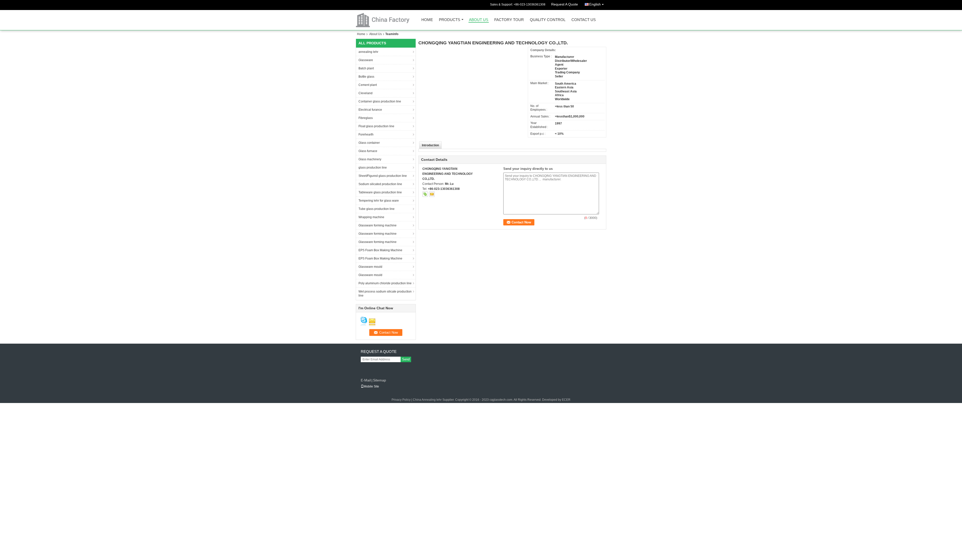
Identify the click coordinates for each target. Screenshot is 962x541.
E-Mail (366, 380)
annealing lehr (368, 52)
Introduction (430, 145)
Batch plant (366, 68)
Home (427, 20)
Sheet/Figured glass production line (382, 176)
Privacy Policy (401, 399)
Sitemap (379, 380)
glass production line (372, 167)
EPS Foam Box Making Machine (380, 250)
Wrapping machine (371, 217)
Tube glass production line (376, 209)
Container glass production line (379, 101)
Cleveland (365, 93)
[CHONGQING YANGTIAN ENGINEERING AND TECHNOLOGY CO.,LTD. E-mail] (432, 194)
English (595, 4)
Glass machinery (369, 159)
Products (449, 20)
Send (406, 359)
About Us (478, 20)
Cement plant (367, 85)
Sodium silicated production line (380, 184)
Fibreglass (365, 118)
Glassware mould (370, 266)
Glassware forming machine (377, 225)
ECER (566, 399)
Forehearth (366, 134)
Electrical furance (370, 109)
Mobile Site (371, 386)
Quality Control (547, 20)
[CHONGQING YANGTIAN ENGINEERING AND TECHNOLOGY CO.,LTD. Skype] (425, 194)
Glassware (365, 60)
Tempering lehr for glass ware (378, 200)
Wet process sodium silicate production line (385, 293)
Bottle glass (366, 76)
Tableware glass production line (380, 192)
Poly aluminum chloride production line (385, 283)
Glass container (369, 143)
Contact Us (583, 20)
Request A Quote (564, 4)
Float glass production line (376, 126)
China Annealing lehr (427, 399)
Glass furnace (367, 151)
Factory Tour (509, 20)
